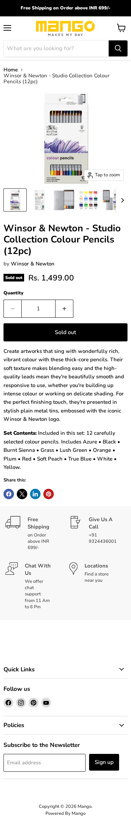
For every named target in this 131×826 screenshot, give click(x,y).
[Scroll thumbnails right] (121, 200)
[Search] (118, 48)
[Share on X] (22, 494)
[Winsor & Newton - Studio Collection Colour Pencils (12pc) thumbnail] (15, 200)
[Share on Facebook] (8, 494)
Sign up (104, 762)
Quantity (13, 293)
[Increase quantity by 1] (64, 309)
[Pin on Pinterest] (48, 494)
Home (10, 70)
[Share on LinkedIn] (35, 494)
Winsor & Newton (32, 263)
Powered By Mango (65, 813)
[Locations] (97, 586)
